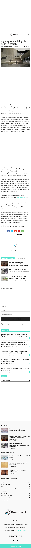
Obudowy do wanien (6, 498)
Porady (2, 482)
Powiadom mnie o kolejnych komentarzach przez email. (14, 323)
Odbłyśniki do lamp (5, 484)
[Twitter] (17, 540)
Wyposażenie (4, 493)
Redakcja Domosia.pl (8, 46)
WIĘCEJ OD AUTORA (20, 258)
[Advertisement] (15, 16)
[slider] (5, 226)
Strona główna (4, 38)
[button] (29, 34)
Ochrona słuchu (4, 491)
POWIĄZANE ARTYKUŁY (8, 258)
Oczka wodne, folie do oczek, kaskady (10, 489)
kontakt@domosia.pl (21, 530)
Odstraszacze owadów (6, 495)
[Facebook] (13, 540)
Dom (9, 38)
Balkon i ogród (4, 500)
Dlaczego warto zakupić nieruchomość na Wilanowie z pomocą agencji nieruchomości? (18, 263)
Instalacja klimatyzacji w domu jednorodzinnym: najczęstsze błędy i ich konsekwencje (19, 271)
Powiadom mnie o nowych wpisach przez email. (12, 324)
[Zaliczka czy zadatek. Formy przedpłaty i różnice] (4, 457)
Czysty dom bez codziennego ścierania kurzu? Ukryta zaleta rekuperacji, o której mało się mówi (19, 278)
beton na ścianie (21, 197)
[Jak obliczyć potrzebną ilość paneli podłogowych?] (4, 465)
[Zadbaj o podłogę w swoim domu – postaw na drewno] (4, 472)
